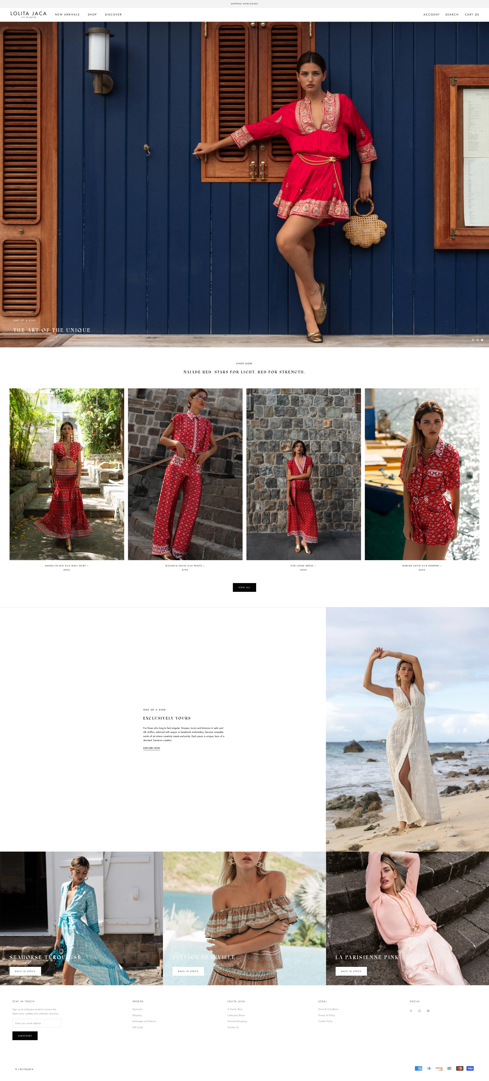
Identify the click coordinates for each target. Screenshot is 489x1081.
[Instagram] (419, 1010)
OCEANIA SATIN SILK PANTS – (185, 565)
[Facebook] (411, 1010)
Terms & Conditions (328, 1009)
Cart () (472, 14)
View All (244, 587)
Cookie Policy (325, 1021)
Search (452, 14)
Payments (137, 1009)
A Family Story (235, 1009)
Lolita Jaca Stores (236, 1015)
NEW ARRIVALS (67, 14)
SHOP (92, 14)
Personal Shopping (237, 1021)
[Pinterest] (428, 1010)
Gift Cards (137, 1027)
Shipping (137, 1015)
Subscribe (25, 1035)
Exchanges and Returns (144, 1021)
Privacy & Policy (326, 1015)
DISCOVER (113, 14)
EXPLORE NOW (151, 748)
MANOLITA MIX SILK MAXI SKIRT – (67, 565)
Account (431, 14)
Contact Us (233, 1027)
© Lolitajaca (24, 1069)
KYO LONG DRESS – (304, 565)
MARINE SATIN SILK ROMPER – (422, 565)
